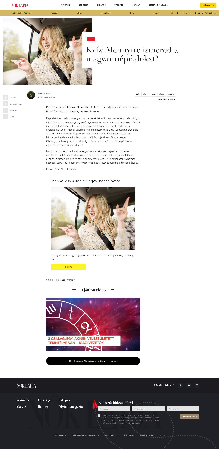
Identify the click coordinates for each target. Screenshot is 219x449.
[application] (93, 324)
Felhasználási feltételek (85, 435)
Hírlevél (186, 13)
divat (79, 13)
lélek (131, 13)
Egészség (84, 5)
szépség (54, 13)
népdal (146, 94)
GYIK (162, 435)
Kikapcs (101, 5)
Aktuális (65, 5)
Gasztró (118, 5)
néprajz (171, 94)
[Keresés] (172, 13)
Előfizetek (208, 5)
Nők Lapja (20, 5)
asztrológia (105, 13)
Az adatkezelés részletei (131, 423)
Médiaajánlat (147, 435)
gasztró (155, 13)
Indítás (68, 267)
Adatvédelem (111, 435)
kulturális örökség (166, 99)
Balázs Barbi (44, 93)
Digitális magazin (158, 5)
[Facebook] (177, 13)
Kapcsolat (129, 435)
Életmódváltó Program (21, 13)
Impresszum (60, 435)
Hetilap (136, 5)
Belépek (199, 13)
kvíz (137, 94)
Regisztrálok (210, 13)
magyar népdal (158, 94)
